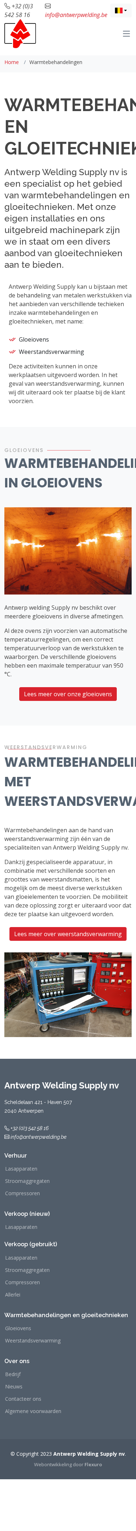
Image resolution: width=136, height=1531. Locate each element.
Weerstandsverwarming (33, 1340)
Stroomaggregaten (27, 1181)
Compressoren (22, 1193)
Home (11, 62)
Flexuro (93, 1464)
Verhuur (15, 1155)
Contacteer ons (23, 1398)
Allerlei (12, 1294)
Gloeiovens (18, 1328)
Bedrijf (13, 1374)
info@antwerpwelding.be (76, 15)
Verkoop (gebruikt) (30, 1244)
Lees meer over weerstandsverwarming (68, 934)
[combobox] (121, 10)
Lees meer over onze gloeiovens (68, 694)
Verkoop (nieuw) (27, 1213)
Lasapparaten (21, 1168)
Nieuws (13, 1386)
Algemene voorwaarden (33, 1411)
